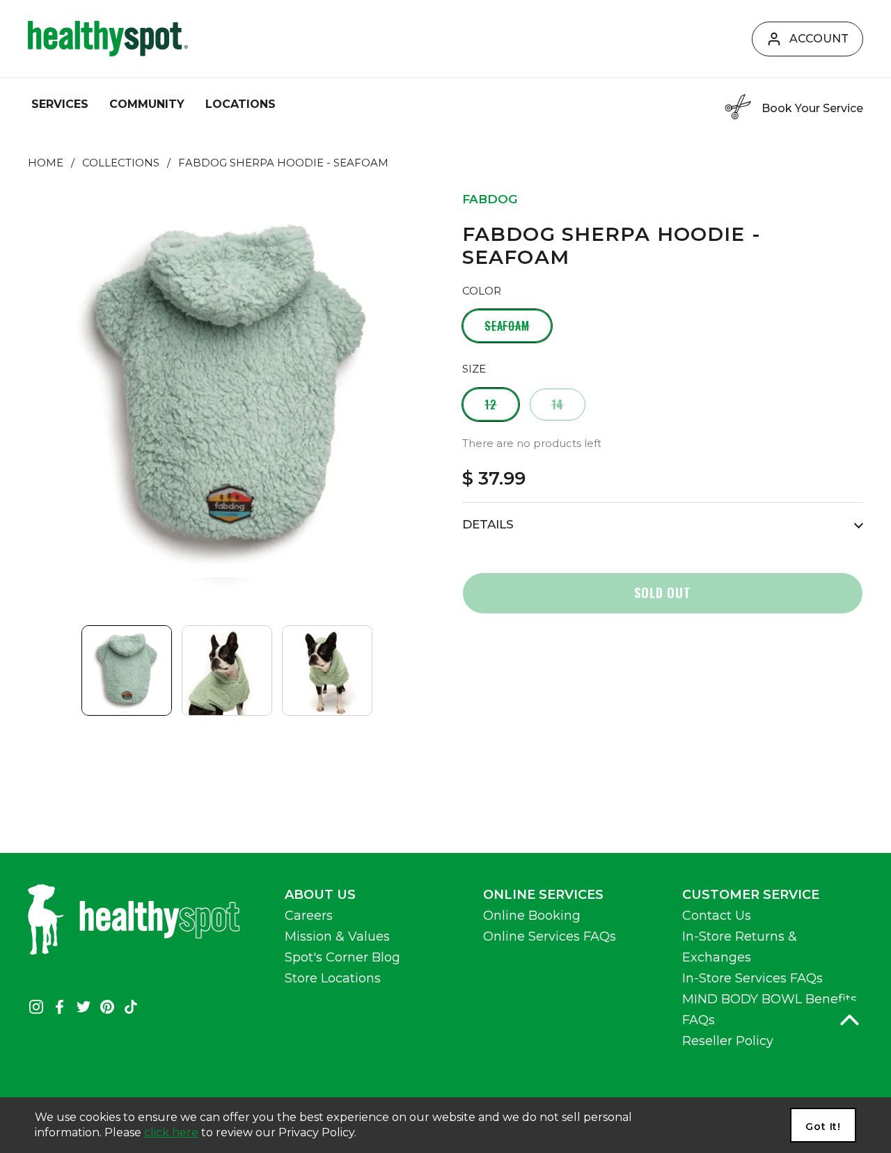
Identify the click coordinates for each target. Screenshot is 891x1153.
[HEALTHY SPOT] (108, 38)
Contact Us (716, 915)
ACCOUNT (819, 38)
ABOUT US (320, 894)
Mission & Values (337, 936)
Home (45, 163)
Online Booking (532, 915)
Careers (309, 915)
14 (558, 404)
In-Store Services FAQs (752, 978)
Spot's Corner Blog (342, 957)
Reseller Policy (727, 1041)
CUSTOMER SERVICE (750, 894)
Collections (120, 163)
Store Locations (333, 978)
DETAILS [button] (488, 524)
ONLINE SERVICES (543, 894)
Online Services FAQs (549, 936)
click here (171, 1132)
